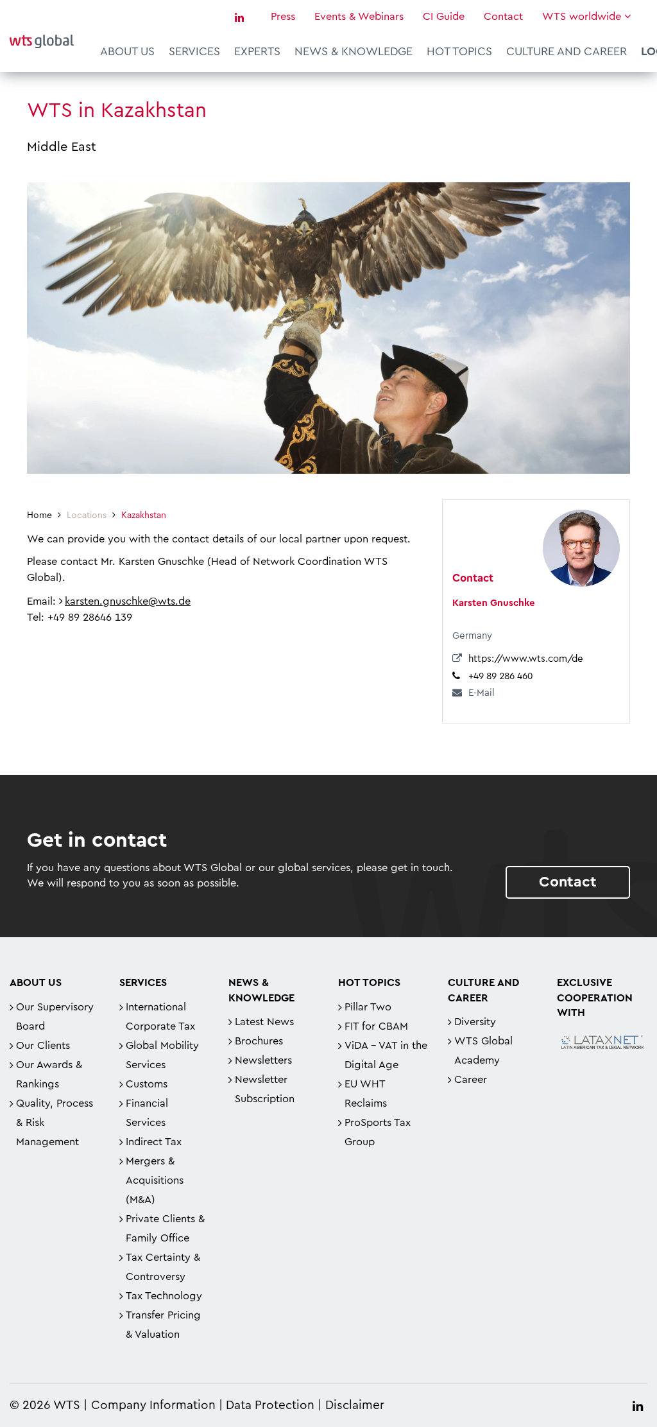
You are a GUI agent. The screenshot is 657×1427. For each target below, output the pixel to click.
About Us (127, 51)
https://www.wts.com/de (525, 659)
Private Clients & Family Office (165, 1228)
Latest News (264, 1022)
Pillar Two (368, 1007)
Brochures (259, 1041)
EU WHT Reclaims (366, 1094)
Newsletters (263, 1060)
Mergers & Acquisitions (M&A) (154, 1180)
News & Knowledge (353, 51)
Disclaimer (354, 1405)
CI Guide (444, 17)
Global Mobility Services (162, 1055)
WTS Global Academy (483, 1051)
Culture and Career (566, 51)
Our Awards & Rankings (49, 1074)
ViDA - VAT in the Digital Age (386, 1055)
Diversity (475, 1022)
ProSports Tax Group (378, 1132)
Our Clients (43, 1046)
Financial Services (147, 1113)
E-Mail (481, 693)
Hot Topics (459, 51)
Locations (87, 515)
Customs (146, 1084)
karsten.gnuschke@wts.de (128, 601)
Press (283, 17)
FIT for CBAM (376, 1026)
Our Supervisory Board (55, 1017)
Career (470, 1080)
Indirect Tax (154, 1142)
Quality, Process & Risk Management (54, 1122)
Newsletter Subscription (264, 1089)
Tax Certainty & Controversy (163, 1267)
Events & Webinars (359, 17)
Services (194, 51)
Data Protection (270, 1405)
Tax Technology (164, 1296)
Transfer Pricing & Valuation (163, 1325)
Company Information (153, 1405)
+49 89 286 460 (500, 676)
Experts (257, 51)
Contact (503, 17)
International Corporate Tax (160, 1017)
